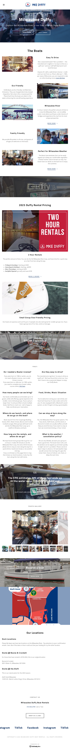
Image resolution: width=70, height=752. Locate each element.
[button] (3, 4)
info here (22, 386)
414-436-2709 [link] (31, 707)
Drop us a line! (35, 715)
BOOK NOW (27, 32)
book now (35, 576)
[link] (35, 4)
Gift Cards (43, 32)
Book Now (35, 186)
